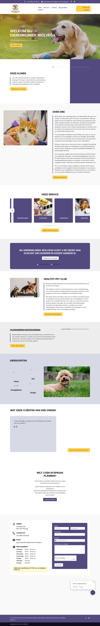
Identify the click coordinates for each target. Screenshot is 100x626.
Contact (40, 10)
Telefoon (56, 538)
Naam (56, 526)
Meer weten (16, 45)
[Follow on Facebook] (71, 2)
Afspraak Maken (50, 499)
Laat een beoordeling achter (78, 450)
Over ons (46, 7)
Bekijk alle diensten (50, 230)
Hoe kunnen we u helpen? (61, 544)
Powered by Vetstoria (31, 618)
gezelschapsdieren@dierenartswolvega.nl (56, 2)
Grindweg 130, (20, 526)
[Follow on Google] (74, 2)
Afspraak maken (85, 8)
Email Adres (58, 532)
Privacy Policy (41, 618)
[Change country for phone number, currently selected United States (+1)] (56, 540)
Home (40, 7)
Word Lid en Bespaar (53, 314)
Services (54, 7)
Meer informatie (17, 346)
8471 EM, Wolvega (22, 529)
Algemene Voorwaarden (52, 618)
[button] (12, 210)
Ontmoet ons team (18, 89)
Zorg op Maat (63, 7)
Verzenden (59, 565)
